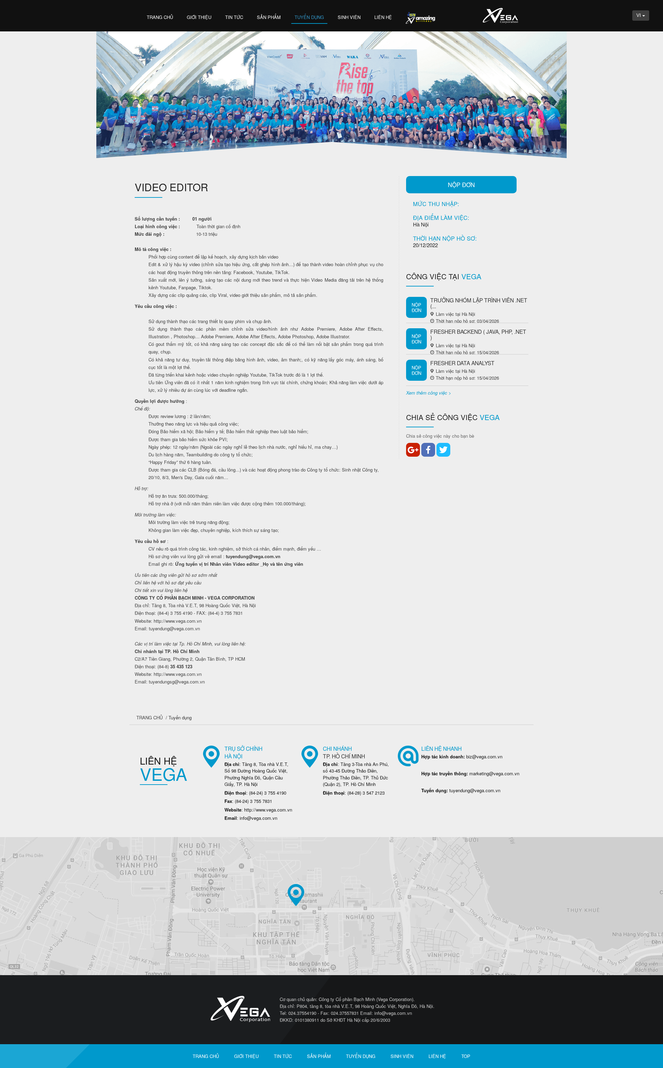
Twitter (443, 450)
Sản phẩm (269, 17)
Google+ (413, 450)
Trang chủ (160, 17)
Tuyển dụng (309, 17)
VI (639, 15)
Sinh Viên (349, 17)
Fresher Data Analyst (462, 363)
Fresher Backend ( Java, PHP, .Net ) (478, 334)
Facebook (428, 450)
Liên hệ (383, 17)
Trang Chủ (149, 717)
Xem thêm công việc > (428, 392)
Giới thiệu (199, 17)
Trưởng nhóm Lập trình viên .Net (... (478, 303)
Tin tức (234, 17)
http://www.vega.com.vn (178, 621)
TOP (465, 1056)
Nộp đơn (461, 185)
